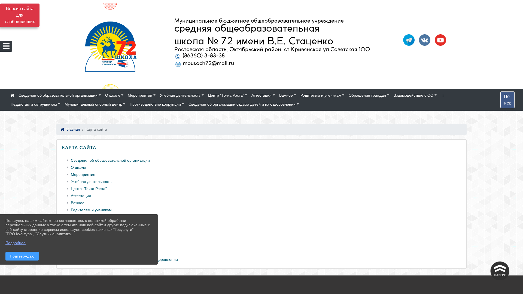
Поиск (507, 99)
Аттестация (261, 95)
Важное (286, 95)
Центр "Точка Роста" (226, 95)
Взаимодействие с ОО (413, 95)
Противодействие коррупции (155, 104)
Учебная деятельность (180, 95)
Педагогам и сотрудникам (34, 104)
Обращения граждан (367, 95)
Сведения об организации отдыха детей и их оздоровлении (242, 104)
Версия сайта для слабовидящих (20, 15)
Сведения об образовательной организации (58, 95)
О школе (112, 95)
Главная (72, 129)
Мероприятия (140, 95)
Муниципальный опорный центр (93, 104)
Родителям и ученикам (320, 95)
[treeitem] (262, 160)
